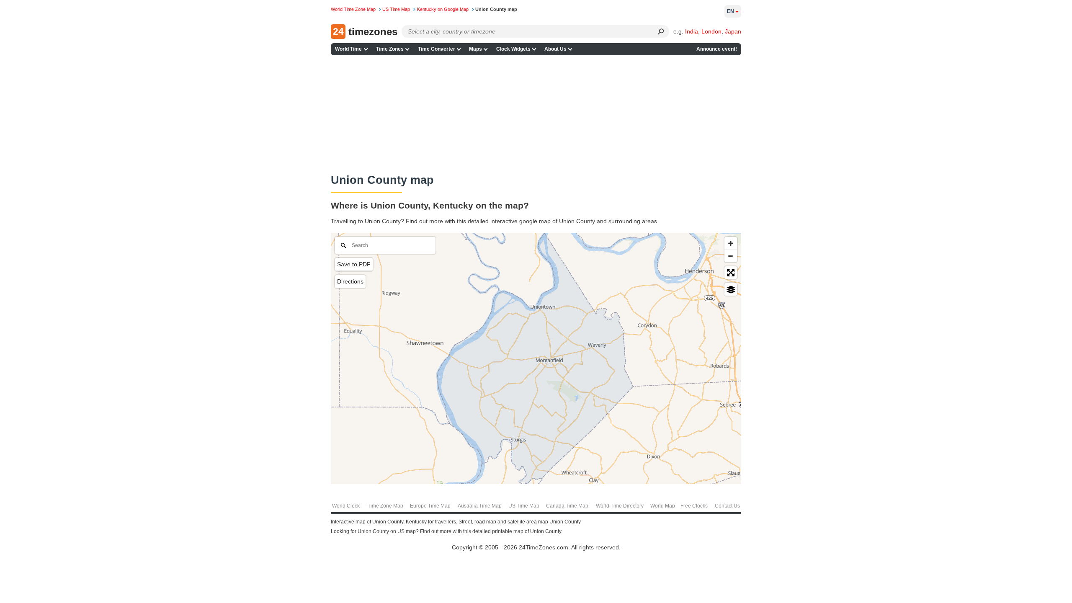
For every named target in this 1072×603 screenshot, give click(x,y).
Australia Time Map (480, 506)
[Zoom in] (730, 243)
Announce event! (716, 49)
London (711, 31)
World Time (348, 49)
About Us (555, 49)
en (730, 11)
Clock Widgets (513, 49)
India (691, 31)
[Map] (536, 358)
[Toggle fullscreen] (730, 272)
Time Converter (436, 49)
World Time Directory (620, 506)
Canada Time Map (567, 506)
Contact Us (727, 506)
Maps (475, 49)
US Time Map (523, 506)
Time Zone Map (385, 506)
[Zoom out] (730, 256)
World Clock (346, 506)
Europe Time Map (430, 506)
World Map (662, 506)
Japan (733, 31)
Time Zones (390, 49)
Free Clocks (694, 506)
